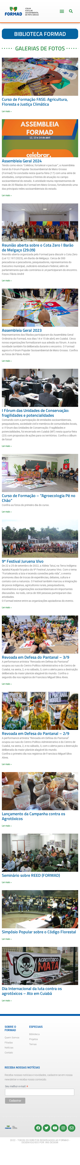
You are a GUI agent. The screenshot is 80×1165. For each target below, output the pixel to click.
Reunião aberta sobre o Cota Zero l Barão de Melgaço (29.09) (37, 247)
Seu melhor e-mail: (16, 1086)
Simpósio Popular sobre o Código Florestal (39, 932)
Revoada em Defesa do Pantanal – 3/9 (35, 657)
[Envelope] (71, 1128)
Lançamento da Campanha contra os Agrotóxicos (33, 816)
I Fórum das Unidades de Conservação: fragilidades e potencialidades (35, 412)
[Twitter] (46, 1128)
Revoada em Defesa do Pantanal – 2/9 (35, 733)
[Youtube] (55, 1128)
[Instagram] (63, 1128)
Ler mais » (7, 111)
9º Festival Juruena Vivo (23, 561)
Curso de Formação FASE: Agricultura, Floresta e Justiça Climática (35, 101)
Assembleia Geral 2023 (22, 330)
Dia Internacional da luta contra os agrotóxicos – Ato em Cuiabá (32, 991)
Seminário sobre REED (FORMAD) (31, 875)
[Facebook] (38, 1128)
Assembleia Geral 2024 (22, 161)
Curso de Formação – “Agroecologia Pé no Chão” (38, 498)
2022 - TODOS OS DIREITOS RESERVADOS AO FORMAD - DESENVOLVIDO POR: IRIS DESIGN (40, 1141)
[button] (61, 11)
